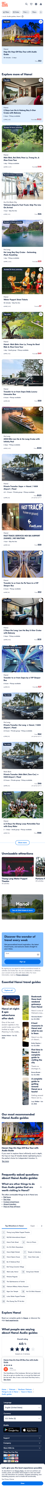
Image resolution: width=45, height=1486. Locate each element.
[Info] (22, 16)
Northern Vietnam (25, 1389)
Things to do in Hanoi (10, 1392)
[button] (22, 41)
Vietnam (12, 1389)
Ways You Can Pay (10, 1452)
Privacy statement (22, 975)
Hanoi (25, 1318)
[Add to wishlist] (41, 22)
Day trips (6, 1200)
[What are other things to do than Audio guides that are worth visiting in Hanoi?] (40, 1187)
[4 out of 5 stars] (22, 1349)
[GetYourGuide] (5, 4)
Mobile (6, 1425)
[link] (22, 41)
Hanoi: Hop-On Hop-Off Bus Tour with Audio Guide (21, 1361)
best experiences (12, 1320)
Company (7, 1443)
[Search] (26, 4)
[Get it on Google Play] (11, 1430)
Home (4, 1389)
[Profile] (40, 4)
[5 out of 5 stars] (22, 1365)
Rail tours (7, 1197)
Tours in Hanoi (26, 1392)
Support (6, 1438)
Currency (7, 1413)
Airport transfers (9, 1204)
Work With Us (8, 1448)
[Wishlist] (31, 4)
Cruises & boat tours (11, 1202)
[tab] (14, 1226)
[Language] (36, 4)
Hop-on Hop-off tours (11, 1207)
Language (7, 1403)
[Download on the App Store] (30, 1430)
